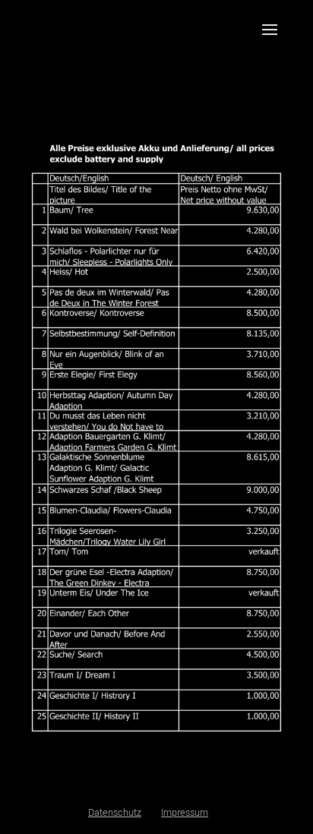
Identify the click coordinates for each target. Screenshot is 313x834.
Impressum (184, 813)
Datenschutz (114, 813)
